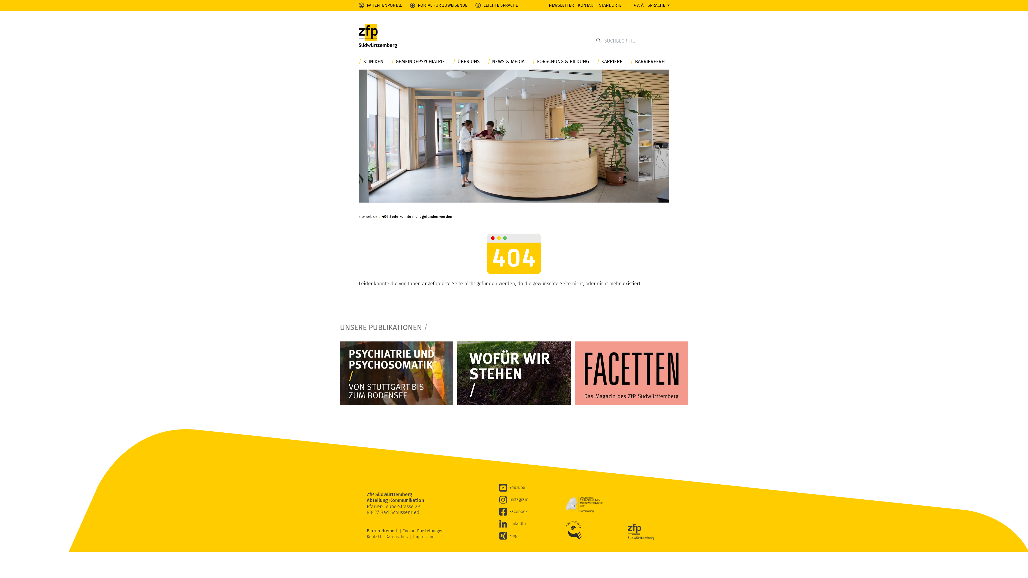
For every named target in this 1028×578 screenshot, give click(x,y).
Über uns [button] (469, 61)
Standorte (610, 5)
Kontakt (586, 5)
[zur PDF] (396, 373)
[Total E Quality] (575, 530)
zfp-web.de (368, 217)
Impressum (423, 536)
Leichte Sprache (500, 5)
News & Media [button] (508, 61)
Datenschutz (398, 536)
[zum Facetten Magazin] (631, 373)
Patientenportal (384, 5)
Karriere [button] (611, 61)
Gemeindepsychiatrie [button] (420, 61)
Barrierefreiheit (383, 530)
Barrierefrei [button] (650, 61)
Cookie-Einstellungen (423, 530)
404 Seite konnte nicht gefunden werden (417, 217)
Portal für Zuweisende (442, 5)
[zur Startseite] (378, 36)
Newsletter (561, 5)
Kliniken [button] (373, 61)
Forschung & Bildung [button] (563, 61)
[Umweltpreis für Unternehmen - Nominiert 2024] (584, 504)
